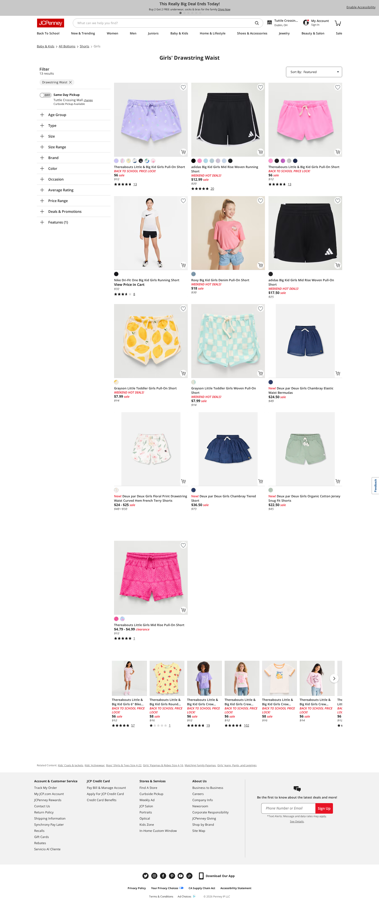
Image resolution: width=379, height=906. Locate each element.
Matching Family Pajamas (200, 765)
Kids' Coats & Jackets (70, 765)
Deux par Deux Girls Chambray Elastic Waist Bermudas (300, 390)
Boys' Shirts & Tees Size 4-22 (123, 765)
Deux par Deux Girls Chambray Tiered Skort (223, 498)
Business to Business (207, 788)
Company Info (202, 800)
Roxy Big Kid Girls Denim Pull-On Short (220, 280)
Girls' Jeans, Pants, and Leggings (237, 765)
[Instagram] (154, 876)
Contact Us (42, 806)
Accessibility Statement (235, 888)
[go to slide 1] (180, 13)
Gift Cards (41, 837)
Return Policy (44, 812)
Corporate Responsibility (210, 812)
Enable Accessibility (361, 7)
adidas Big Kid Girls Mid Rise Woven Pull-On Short (301, 282)
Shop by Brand (203, 824)
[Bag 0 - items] (337, 23)
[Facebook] (163, 876)
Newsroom (200, 806)
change (88, 100)
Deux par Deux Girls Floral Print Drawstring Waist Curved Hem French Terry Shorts (150, 498)
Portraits (145, 812)
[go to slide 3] (188, 13)
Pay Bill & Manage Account (106, 788)
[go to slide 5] (196, 13)
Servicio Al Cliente (47, 849)
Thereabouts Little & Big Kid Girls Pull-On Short (149, 167)
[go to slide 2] (184, 13)
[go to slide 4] (192, 13)
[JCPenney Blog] (190, 876)
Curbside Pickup (151, 794)
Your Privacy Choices (164, 888)
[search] (258, 23)
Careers (198, 794)
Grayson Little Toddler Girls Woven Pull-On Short (223, 390)
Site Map (198, 831)
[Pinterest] (172, 876)
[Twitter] (146, 876)
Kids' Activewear (95, 765)
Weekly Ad (147, 800)
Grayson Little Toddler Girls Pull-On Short (145, 388)
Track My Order (45, 788)
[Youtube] (181, 876)
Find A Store (148, 788)
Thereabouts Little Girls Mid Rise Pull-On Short (149, 625)
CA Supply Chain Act (202, 888)
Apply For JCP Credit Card (105, 794)
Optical (144, 818)
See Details (297, 821)
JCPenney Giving (204, 818)
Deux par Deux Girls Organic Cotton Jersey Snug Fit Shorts (304, 498)
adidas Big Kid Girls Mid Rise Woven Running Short (224, 169)
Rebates (40, 843)
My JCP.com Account (49, 794)
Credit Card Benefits (101, 800)
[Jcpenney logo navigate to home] (50, 23)
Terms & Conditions (161, 896)
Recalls (39, 831)
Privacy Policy (137, 888)
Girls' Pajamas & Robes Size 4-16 (163, 765)
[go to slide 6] (200, 13)
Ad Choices (184, 896)
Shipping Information (50, 818)
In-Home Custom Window (158, 831)
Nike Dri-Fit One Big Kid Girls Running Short (146, 280)
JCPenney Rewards (47, 800)
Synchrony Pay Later (49, 824)
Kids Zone (146, 824)
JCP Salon (146, 806)
